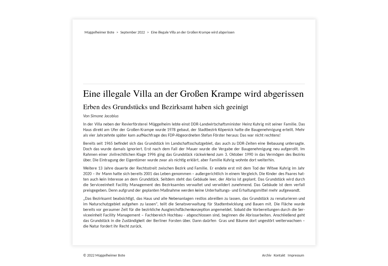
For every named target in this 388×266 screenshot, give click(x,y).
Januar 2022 (73, 8)
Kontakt (279, 256)
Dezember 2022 (75, 8)
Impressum (296, 256)
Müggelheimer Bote (313, 0)
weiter (298, 60)
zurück (90, 60)
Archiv (266, 256)
